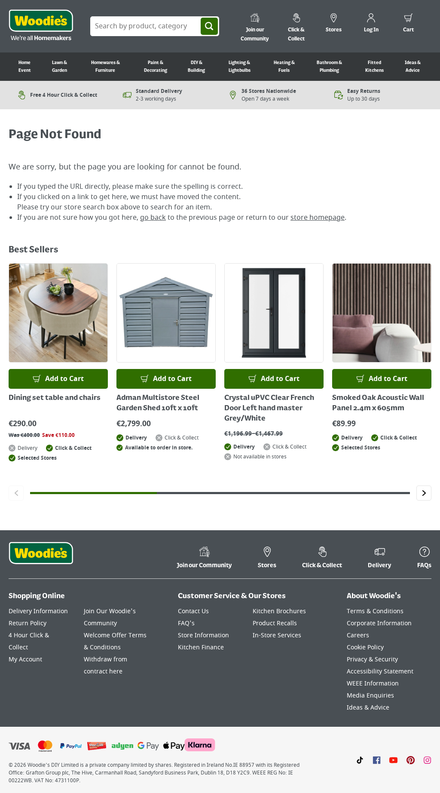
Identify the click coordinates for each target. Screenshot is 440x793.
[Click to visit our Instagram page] (427, 760)
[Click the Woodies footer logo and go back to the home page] (41, 558)
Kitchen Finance (201, 647)
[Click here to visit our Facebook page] (377, 760)
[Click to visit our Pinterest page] (410, 760)
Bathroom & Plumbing (329, 66)
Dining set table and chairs (55, 398)
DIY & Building (196, 66)
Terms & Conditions (375, 611)
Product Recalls (275, 623)
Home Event (24, 66)
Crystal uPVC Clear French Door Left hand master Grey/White (269, 408)
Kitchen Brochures (279, 611)
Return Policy (27, 623)
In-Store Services (277, 635)
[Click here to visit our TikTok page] (360, 760)
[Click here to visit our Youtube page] (393, 760)
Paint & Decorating (155, 66)
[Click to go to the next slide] (423, 493)
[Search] (209, 26)
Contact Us (193, 611)
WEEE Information (373, 683)
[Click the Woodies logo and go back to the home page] (41, 26)
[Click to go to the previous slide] (16, 493)
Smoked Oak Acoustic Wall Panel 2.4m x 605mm (378, 403)
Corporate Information (379, 623)
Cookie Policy (365, 647)
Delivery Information (38, 611)
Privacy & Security (372, 659)
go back (153, 217)
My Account (25, 659)
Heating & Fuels (284, 66)
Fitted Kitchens (374, 66)
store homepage (317, 217)
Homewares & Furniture (105, 66)
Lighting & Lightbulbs (240, 66)
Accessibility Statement (380, 671)
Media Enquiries (370, 695)
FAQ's (186, 623)
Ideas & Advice (413, 66)
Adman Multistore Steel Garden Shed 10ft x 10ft (157, 403)
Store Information (203, 635)
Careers (358, 635)
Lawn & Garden (59, 66)
